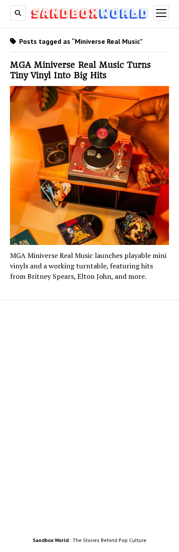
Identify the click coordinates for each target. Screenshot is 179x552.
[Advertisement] (89, 420)
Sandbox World (51, 540)
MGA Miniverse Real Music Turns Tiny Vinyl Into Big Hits (80, 70)
